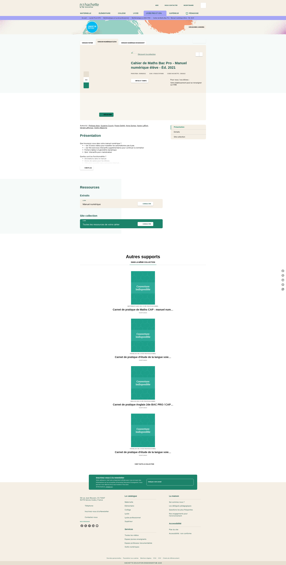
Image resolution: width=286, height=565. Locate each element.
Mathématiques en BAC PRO (141, 18)
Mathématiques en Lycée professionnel (116, 18)
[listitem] (82, 526)
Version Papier (87, 43)
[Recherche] (203, 5)
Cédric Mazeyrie (100, 128)
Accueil (84, 18)
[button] (155, 5)
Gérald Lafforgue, (87, 128)
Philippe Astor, (94, 126)
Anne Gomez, (131, 126)
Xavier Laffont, (142, 126)
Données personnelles (114, 558)
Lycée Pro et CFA (95, 18)
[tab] (87, 13)
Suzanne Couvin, (107, 126)
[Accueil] (89, 5)
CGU (154, 558)
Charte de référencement (171, 558)
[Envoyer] (191, 482)
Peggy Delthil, (120, 126)
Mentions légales (145, 558)
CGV (159, 558)
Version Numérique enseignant (133, 43)
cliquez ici (109, 487)
